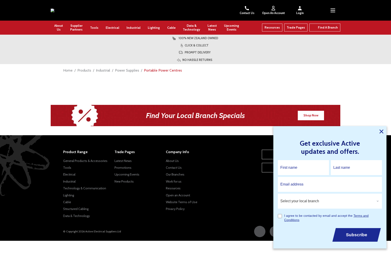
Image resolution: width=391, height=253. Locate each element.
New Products (124, 181)
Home (68, 70)
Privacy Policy (175, 209)
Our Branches (175, 174)
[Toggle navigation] (332, 10)
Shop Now (310, 115)
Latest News (212, 27)
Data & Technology (191, 27)
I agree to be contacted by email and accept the (326, 218)
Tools (94, 28)
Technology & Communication (84, 188)
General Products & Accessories (85, 161)
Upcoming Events (231, 27)
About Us (58, 27)
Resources (272, 27)
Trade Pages (296, 27)
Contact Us (247, 13)
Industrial (133, 28)
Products (84, 70)
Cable (171, 28)
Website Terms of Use (181, 202)
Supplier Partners (76, 27)
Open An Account (273, 13)
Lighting (154, 28)
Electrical (112, 28)
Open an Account (178, 195)
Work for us (173, 181)
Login (300, 13)
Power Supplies (127, 70)
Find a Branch (328, 27)
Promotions (122, 168)
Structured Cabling (75, 209)
